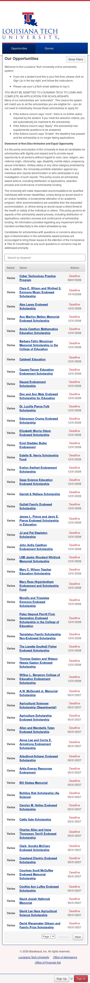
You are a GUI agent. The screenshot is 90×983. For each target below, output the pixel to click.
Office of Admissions (65, 957)
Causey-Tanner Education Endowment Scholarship (36, 371)
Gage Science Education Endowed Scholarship (36, 482)
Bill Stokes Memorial (33, 782)
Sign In (80, 978)
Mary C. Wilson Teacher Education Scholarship (35, 571)
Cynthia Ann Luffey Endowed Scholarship (39, 888)
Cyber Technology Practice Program (37, 278)
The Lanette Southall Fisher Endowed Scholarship (38, 648)
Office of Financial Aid (48, 962)
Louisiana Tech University (34, 957)
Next (78, 937)
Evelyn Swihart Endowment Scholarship (38, 469)
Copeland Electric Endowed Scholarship (38, 860)
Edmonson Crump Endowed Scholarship (38, 420)
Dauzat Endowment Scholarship (32, 384)
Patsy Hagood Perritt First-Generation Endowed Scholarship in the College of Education (39, 620)
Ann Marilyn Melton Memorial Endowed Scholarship (39, 318)
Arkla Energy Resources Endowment (35, 770)
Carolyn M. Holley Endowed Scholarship (38, 807)
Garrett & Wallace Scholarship (39, 494)
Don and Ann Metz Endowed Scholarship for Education (38, 396)
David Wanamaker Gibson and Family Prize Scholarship (39, 925)
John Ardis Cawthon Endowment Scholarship (36, 547)
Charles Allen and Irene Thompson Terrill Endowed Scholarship (37, 834)
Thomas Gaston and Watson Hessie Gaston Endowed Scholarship (38, 662)
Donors (49, 48)
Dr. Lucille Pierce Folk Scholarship (34, 408)
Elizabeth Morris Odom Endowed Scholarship (35, 433)
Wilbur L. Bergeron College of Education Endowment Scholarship (39, 679)
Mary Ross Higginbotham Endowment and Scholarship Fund (39, 586)
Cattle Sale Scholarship (35, 819)
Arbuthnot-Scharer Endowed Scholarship (38, 758)
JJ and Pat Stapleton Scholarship (33, 535)
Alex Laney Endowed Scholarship (33, 306)
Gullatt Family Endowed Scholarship (35, 506)
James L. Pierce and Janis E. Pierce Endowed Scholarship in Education (39, 520)
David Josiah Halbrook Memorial (34, 901)
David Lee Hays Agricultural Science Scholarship (38, 913)
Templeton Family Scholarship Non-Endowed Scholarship (40, 636)
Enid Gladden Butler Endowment (33, 445)
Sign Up (62, 978)
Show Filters (75, 59)
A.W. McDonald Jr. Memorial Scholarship (38, 693)
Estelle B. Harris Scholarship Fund (39, 457)
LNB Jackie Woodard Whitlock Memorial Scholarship (39, 559)
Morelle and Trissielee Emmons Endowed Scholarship (34, 602)
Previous (63, 937)
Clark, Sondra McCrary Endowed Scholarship (34, 848)
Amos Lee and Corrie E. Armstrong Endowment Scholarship (35, 744)
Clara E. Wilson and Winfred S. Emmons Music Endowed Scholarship (40, 292)
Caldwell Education (32, 359)
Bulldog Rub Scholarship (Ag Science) (39, 795)
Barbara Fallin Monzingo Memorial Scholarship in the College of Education (38, 345)
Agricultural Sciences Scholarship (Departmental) (37, 705)
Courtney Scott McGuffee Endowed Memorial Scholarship (36, 874)
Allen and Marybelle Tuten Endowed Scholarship (37, 730)
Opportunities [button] (19, 48)
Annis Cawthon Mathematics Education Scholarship (38, 331)
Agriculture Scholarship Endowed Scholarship (35, 717)
